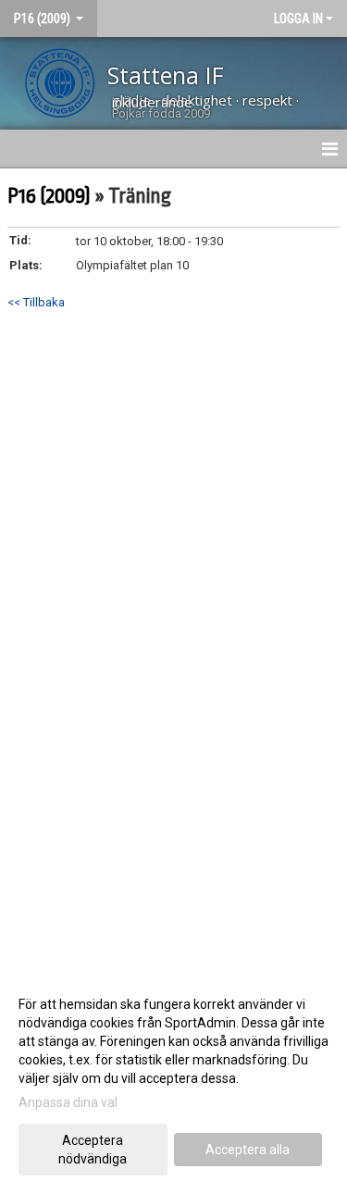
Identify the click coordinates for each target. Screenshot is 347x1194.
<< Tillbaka (36, 302)
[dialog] (173, 1080)
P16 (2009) (49, 196)
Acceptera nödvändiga (92, 1149)
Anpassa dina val (68, 1102)
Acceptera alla (247, 1149)
